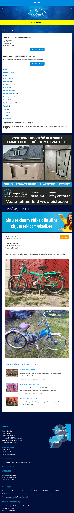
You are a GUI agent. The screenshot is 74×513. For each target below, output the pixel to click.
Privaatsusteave (7, 459)
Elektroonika (7, 78)
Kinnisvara (6, 81)
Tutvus (5, 112)
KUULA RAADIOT (37, 22)
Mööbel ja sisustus (9, 94)
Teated (5, 106)
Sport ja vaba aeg (8, 103)
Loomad (5, 87)
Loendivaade (7, 118)
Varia (5, 115)
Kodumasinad (7, 84)
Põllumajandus (8, 97)
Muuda (64, 237)
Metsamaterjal (8, 90)
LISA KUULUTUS (37, 49)
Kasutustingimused (8, 466)
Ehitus (5, 75)
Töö (4, 109)
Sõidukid (6, 100)
